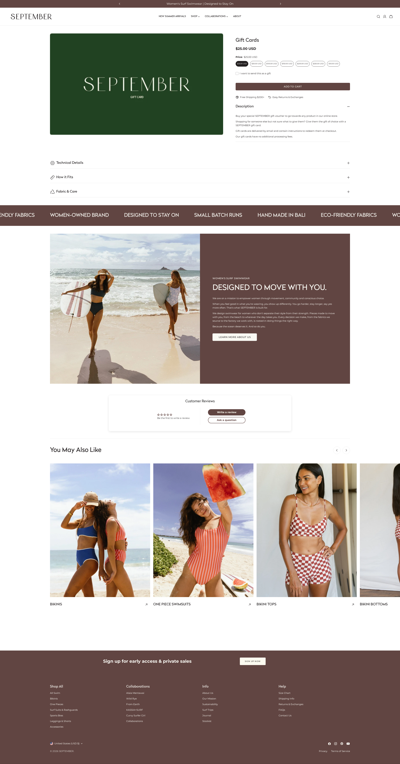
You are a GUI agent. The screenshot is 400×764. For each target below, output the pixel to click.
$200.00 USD (302, 64)
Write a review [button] (226, 412)
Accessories (56, 726)
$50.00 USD (257, 64)
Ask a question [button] (226, 420)
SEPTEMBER (66, 751)
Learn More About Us (235, 337)
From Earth (133, 704)
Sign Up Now (253, 661)
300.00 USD (333, 64)
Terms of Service (340, 751)
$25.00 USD (242, 64)
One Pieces (56, 704)
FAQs (282, 709)
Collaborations (134, 721)
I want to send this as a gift (255, 73)
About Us (207, 692)
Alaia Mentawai (135, 692)
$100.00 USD (271, 64)
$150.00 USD (287, 64)
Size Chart (284, 692)
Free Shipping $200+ (252, 97)
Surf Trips (207, 709)
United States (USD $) (67, 743)
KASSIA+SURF (134, 709)
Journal (206, 715)
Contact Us (285, 715)
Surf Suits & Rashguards (64, 709)
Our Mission (209, 698)
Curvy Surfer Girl (135, 715)
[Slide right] (346, 450)
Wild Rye (131, 698)
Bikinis (54, 698)
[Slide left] (337, 450)
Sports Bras (56, 715)
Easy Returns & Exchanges (287, 97)
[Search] (378, 16)
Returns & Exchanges (291, 704)
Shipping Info (286, 698)
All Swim (55, 692)
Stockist (206, 721)
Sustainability (210, 704)
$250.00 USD (318, 64)
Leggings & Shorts (60, 721)
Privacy (323, 751)
